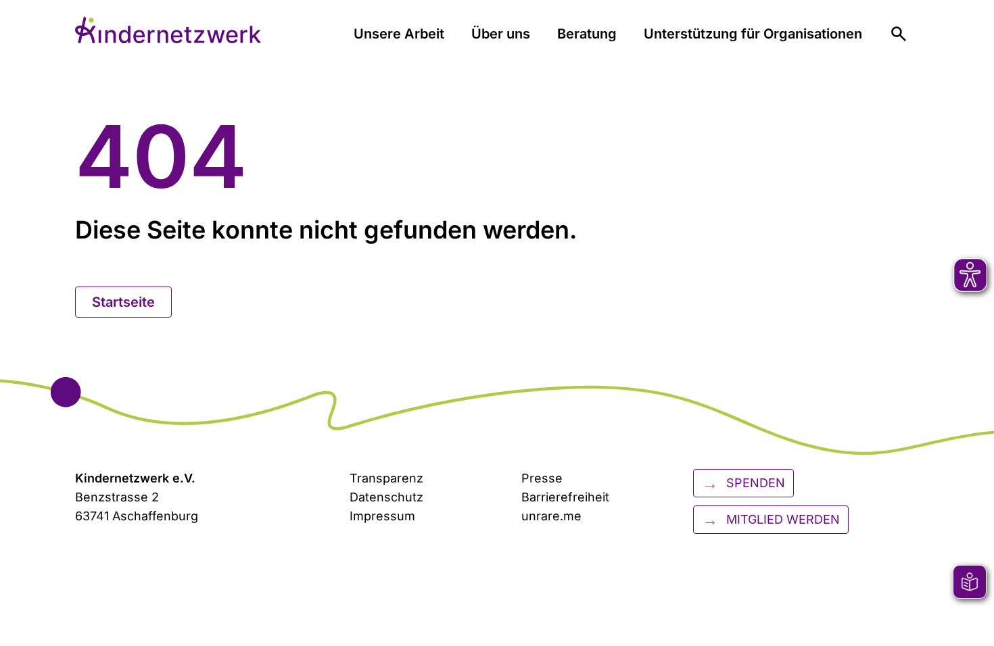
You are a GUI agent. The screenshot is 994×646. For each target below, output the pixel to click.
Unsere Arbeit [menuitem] (399, 34)
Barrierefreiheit (565, 497)
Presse (542, 478)
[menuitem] (898, 33)
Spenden (743, 483)
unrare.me (551, 516)
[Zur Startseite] (168, 29)
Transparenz (386, 478)
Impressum (382, 516)
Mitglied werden (771, 519)
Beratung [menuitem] (587, 34)
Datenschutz (386, 497)
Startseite (123, 302)
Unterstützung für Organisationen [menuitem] (753, 34)
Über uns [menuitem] (500, 34)
